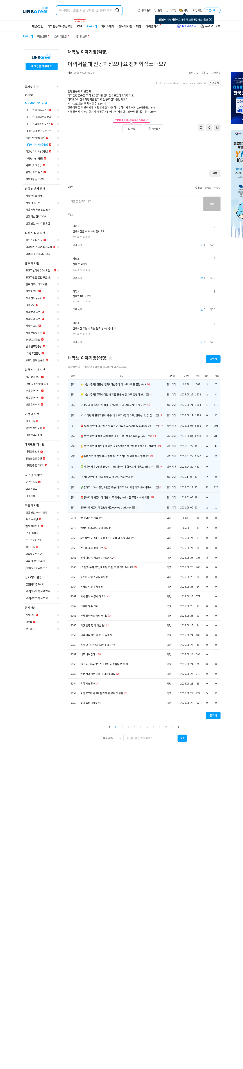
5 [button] (141, 727)
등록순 (208, 187)
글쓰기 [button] (213, 358)
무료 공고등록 (212, 26)
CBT (79, 24)
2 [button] (122, 727)
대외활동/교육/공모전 (60, 26)
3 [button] (128, 727)
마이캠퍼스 (152, 26)
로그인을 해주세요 (41, 66)
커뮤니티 (92, 26)
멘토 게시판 (125, 26)
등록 (212, 203)
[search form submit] (117, 10)
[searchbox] (150, 738)
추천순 (198, 187)
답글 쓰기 (77, 245)
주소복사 (214, 83)
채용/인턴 (37, 26)
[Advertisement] (144, 151)
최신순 (217, 187)
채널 (138, 26)
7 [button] (153, 727)
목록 (215, 173)
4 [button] (134, 727)
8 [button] (159, 727)
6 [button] (147, 727)
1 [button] (115, 727)
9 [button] (166, 727)
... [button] (172, 727)
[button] (109, 727)
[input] (134, 204)
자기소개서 (107, 26)
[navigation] (41, 95)
